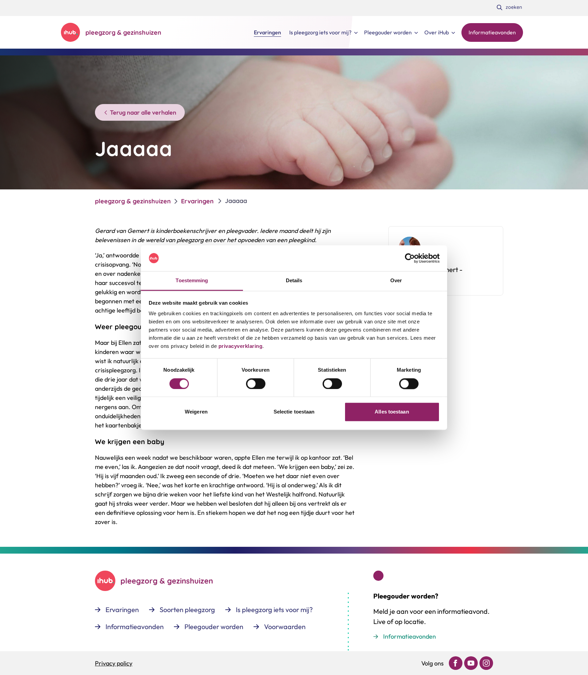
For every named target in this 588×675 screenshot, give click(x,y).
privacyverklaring (239, 346)
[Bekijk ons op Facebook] (455, 663)
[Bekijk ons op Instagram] (486, 663)
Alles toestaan (392, 412)
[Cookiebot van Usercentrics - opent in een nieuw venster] (410, 258)
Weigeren (196, 412)
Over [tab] (396, 281)
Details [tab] (294, 281)
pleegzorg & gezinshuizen (133, 201)
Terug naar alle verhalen (143, 112)
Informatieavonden (409, 636)
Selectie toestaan (294, 412)
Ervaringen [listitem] (197, 201)
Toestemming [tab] (192, 281)
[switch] (255, 383)
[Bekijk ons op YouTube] (471, 663)
